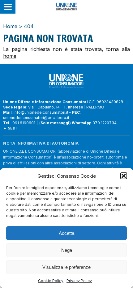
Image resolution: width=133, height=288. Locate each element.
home (9, 56)
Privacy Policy (79, 280)
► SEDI (10, 128)
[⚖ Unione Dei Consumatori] (66, 7)
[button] (124, 176)
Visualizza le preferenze (66, 267)
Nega (66, 250)
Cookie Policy (50, 280)
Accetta (66, 233)
